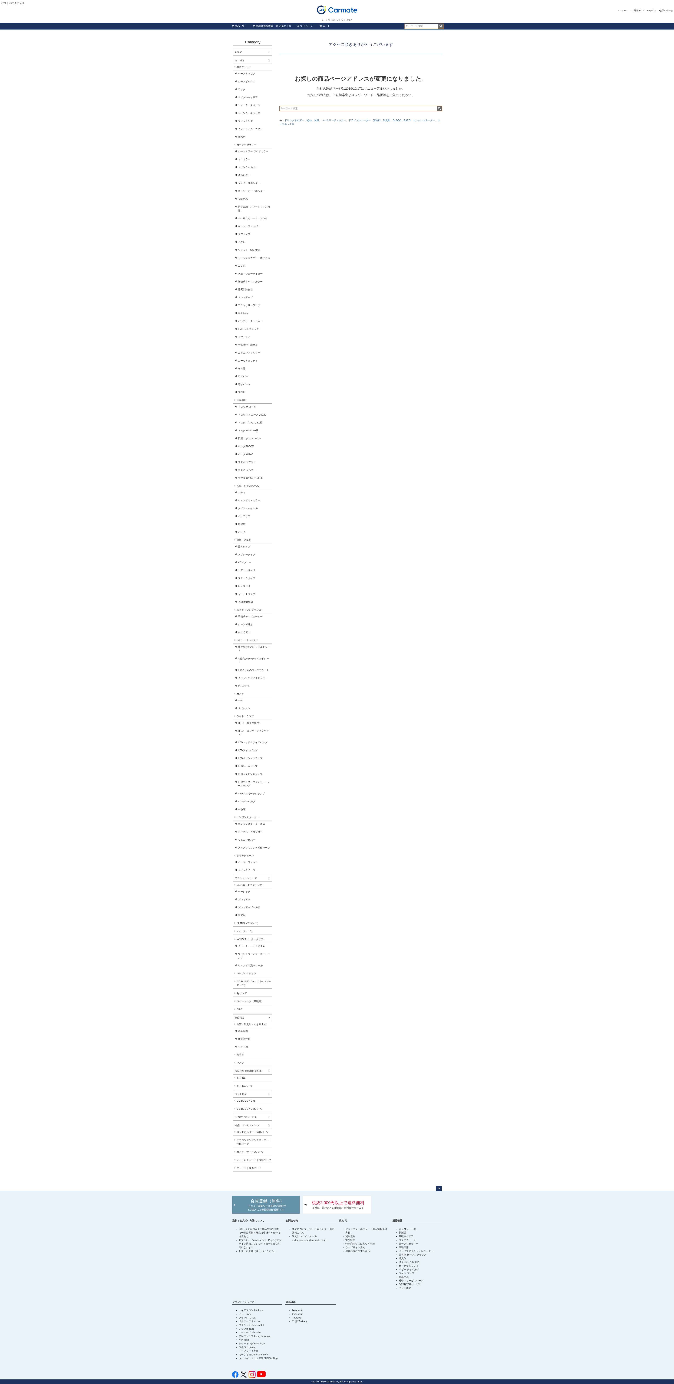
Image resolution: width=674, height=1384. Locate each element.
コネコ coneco (247, 1347)
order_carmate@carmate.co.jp (309, 1240)
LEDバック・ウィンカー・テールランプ (254, 784)
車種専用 (241, 400)
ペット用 (243, 1046)
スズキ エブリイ (247, 462)
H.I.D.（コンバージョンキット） (253, 732)
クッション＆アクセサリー (252, 678)
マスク (240, 1062)
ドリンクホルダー (248, 167)
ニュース (623, 10)
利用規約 (350, 1236)
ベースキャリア (246, 73)
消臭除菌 (243, 1031)
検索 (441, 26)
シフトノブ (244, 234)
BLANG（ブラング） (248, 923)
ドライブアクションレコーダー (416, 1251)
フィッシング (245, 121)
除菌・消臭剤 (244, 539)
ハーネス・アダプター (250, 831)
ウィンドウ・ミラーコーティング (254, 955)
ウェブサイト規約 (355, 1247)
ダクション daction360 (251, 1325)
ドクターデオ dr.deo (250, 1321)
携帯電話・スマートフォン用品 (254, 208)
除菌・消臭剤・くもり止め (251, 1024)
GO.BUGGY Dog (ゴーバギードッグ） (254, 983)
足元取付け (244, 586)
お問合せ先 (292, 1220)
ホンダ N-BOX (246, 446)
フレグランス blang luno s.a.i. (255, 1336)
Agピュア (242, 993)
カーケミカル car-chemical (253, 1354)
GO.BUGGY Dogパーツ (250, 1108)
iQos (309, 120)
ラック (241, 89)
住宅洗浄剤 (244, 1038)
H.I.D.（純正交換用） (250, 723)
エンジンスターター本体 (251, 823)
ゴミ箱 (241, 265)
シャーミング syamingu (252, 1343)
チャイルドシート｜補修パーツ (254, 1159)
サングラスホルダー (249, 183)
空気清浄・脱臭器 (248, 344)
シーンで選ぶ (245, 624)
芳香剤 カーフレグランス (413, 1254)
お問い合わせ (666, 10)
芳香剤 (241, 392)
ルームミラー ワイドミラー (253, 151)
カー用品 (240, 60)
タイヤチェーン (245, 855)
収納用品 (243, 198)
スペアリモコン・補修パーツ (254, 847)
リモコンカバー (246, 839)
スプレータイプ (246, 554)
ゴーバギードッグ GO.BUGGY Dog (258, 1358)
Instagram (297, 1314)
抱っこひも (244, 685)
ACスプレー (244, 562)
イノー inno (245, 1314)
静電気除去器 (245, 289)
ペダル (241, 242)
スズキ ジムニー (247, 470)
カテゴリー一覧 (407, 1229)
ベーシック (244, 891)
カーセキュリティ (248, 360)
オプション (244, 708)
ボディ (241, 492)
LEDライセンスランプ (250, 774)
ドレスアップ (245, 297)
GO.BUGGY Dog (246, 1100)
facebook (297, 1310)
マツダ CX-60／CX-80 (250, 477)
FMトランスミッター (249, 329)
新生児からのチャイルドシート (254, 648)
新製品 (238, 52)
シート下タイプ (246, 594)
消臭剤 (386, 120)
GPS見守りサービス (246, 1117)
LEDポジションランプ (250, 758)
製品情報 (397, 1220)
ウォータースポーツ (249, 105)
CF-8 (239, 1009)
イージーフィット (248, 862)
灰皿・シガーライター (250, 273)
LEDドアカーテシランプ (251, 793)
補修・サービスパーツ (247, 1125)
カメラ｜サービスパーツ (250, 1151)
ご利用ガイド (638, 10)
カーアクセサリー (246, 144)
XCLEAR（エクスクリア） (251, 939)
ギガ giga (244, 1339)
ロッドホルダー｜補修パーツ (253, 1132)
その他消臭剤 (245, 601)
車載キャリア (244, 67)
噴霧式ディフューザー (250, 616)
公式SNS (291, 1301)
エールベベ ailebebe (250, 1332)
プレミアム (244, 899)
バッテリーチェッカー (250, 321)
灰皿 (316, 120)
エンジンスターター (248, 817)
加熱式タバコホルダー (250, 281)
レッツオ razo (246, 1328)
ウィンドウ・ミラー (249, 500)
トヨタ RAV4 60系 (248, 430)
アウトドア (244, 336)
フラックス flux (247, 1317)
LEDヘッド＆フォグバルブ (252, 742)
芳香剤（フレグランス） (250, 609)
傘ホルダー (244, 175)
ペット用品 (241, 1094)
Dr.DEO (397, 120)
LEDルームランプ (247, 766)
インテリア (244, 516)
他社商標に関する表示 (357, 1251)
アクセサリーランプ (249, 305)
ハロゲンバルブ (246, 801)
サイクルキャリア (248, 97)
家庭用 (241, 915)
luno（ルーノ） (245, 931)
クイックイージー (248, 870)
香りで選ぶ (244, 632)
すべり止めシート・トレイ (252, 218)
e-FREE (241, 1077)
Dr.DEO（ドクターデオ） (251, 884)
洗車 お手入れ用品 (409, 1262)
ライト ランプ (406, 1273)
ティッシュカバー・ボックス (254, 257)
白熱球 (241, 809)
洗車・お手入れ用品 (248, 485)
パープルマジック (246, 973)
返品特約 (350, 1240)
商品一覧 (240, 26)
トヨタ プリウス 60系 (250, 422)
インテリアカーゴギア (250, 129)
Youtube (296, 1317)
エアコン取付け (246, 570)
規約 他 (343, 1220)
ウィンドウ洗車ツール (250, 965)
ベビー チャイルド (409, 1269)
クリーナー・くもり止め (251, 946)
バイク (241, 532)
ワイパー (243, 376)
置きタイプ (244, 546)
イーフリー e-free (248, 1350)
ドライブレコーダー (360, 120)
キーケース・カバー (249, 226)
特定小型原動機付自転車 (248, 1071)
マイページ (306, 26)
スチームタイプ (246, 578)
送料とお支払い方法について (248, 1220)
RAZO (407, 120)
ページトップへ (439, 1188)
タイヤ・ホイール (248, 508)
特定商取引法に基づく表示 (360, 1243)
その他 (241, 368)
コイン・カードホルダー (251, 191)
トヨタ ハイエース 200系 (252, 414)
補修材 (241, 524)
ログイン (652, 10)
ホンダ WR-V (245, 454)
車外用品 (243, 313)
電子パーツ (244, 384)
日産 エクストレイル (249, 438)
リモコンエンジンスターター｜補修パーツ (254, 1142)
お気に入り (285, 26)
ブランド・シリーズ (246, 878)
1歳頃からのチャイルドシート (253, 660)
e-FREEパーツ (245, 1085)
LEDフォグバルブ (247, 750)
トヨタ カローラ (247, 406)
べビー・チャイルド (248, 640)
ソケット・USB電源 (249, 250)
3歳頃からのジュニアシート (253, 670)
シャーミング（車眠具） (250, 1001)
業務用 (241, 136)
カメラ (240, 693)
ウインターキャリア (249, 113)
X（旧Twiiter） (300, 1321)
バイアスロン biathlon (251, 1310)
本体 (240, 700)
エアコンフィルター (249, 352)
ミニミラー (244, 159)
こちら (270, 1251)
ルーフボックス (246, 81)
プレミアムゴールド (249, 907)
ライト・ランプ (245, 716)
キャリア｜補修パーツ (249, 1168)
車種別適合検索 (264, 26)
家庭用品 (240, 1017)
